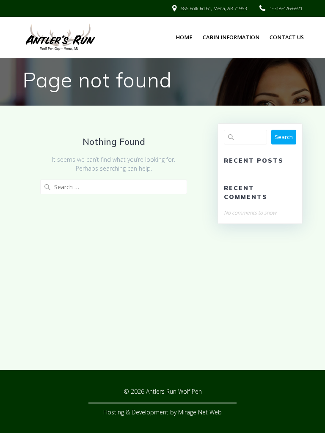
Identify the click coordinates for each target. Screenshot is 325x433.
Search (284, 137)
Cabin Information (231, 37)
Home (184, 37)
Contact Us (287, 37)
